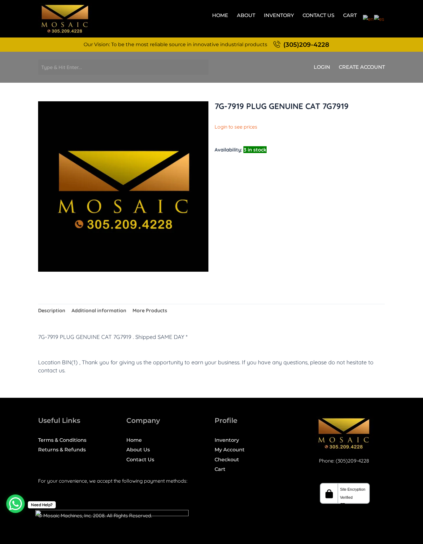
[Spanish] (379, 18)
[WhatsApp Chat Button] (15, 503)
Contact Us (318, 15)
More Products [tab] (150, 310)
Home (220, 15)
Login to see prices (236, 127)
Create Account (362, 67)
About (246, 15)
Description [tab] (51, 310)
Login (322, 67)
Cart (350, 15)
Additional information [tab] (99, 310)
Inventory (279, 15)
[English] (368, 18)
